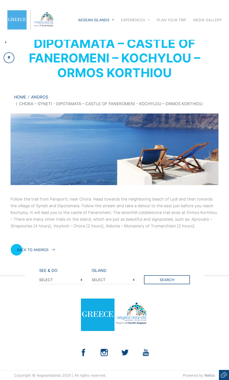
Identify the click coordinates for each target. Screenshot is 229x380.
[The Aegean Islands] (30, 19)
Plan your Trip (171, 20)
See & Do (48, 270)
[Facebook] (83, 352)
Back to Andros (33, 250)
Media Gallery (207, 20)
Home (20, 97)
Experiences (133, 20)
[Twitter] (125, 352)
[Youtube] (145, 352)
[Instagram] (104, 352)
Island (99, 270)
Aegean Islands (94, 20)
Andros (39, 97)
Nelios (209, 375)
